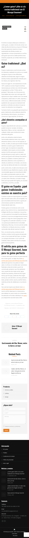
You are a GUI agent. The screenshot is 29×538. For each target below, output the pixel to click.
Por (9, 305)
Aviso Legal (6, 463)
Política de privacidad (8, 459)
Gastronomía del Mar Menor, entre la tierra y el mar (19, 361)
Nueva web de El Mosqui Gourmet (15, 493)
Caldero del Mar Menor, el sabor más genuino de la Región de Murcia (18, 371)
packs (25, 295)
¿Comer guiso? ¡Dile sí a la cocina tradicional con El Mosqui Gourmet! (15, 472)
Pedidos (5, 452)
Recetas (4, 28)
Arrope (6, 397)
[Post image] (5, 362)
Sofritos (7, 393)
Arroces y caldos (9, 390)
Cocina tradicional (7, 26)
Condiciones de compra (9, 456)
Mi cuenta (5, 449)
